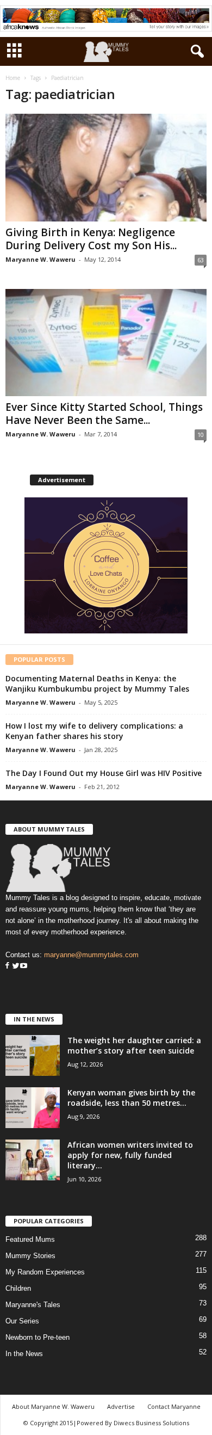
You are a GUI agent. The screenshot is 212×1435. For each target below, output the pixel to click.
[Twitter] (14, 966)
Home (12, 78)
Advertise (121, 1406)
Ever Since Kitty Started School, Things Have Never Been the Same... (104, 413)
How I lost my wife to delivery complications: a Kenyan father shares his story (94, 730)
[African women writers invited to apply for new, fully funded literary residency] (32, 1160)
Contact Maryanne (174, 1406)
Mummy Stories (30, 1256)
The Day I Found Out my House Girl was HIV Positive (103, 773)
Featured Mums (30, 1239)
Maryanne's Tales (32, 1305)
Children (18, 1288)
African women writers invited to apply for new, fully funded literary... (130, 1155)
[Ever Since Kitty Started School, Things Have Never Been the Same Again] (106, 342)
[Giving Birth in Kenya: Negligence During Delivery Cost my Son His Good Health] (106, 167)
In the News (24, 1354)
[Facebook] (7, 966)
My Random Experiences (45, 1272)
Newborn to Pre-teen (37, 1337)
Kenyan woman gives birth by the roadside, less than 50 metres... (131, 1097)
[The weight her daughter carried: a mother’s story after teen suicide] (32, 1055)
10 (200, 434)
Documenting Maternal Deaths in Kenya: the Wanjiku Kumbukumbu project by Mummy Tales (97, 683)
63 (200, 260)
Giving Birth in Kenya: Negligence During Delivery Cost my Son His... (91, 238)
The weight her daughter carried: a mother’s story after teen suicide (134, 1045)
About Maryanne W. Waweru (53, 1406)
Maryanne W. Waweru (40, 259)
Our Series (22, 1321)
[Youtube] (23, 966)
